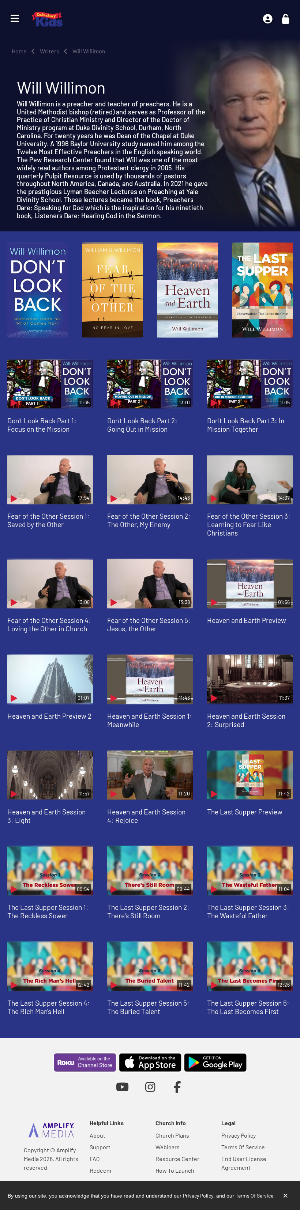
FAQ (95, 1158)
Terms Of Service (243, 1146)
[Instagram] (150, 1086)
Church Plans (172, 1135)
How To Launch (174, 1170)
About (97, 1135)
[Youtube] (122, 1086)
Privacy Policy (238, 1135)
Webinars (167, 1146)
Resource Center (177, 1158)
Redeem (100, 1170)
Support (100, 1146)
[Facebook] (177, 1086)
